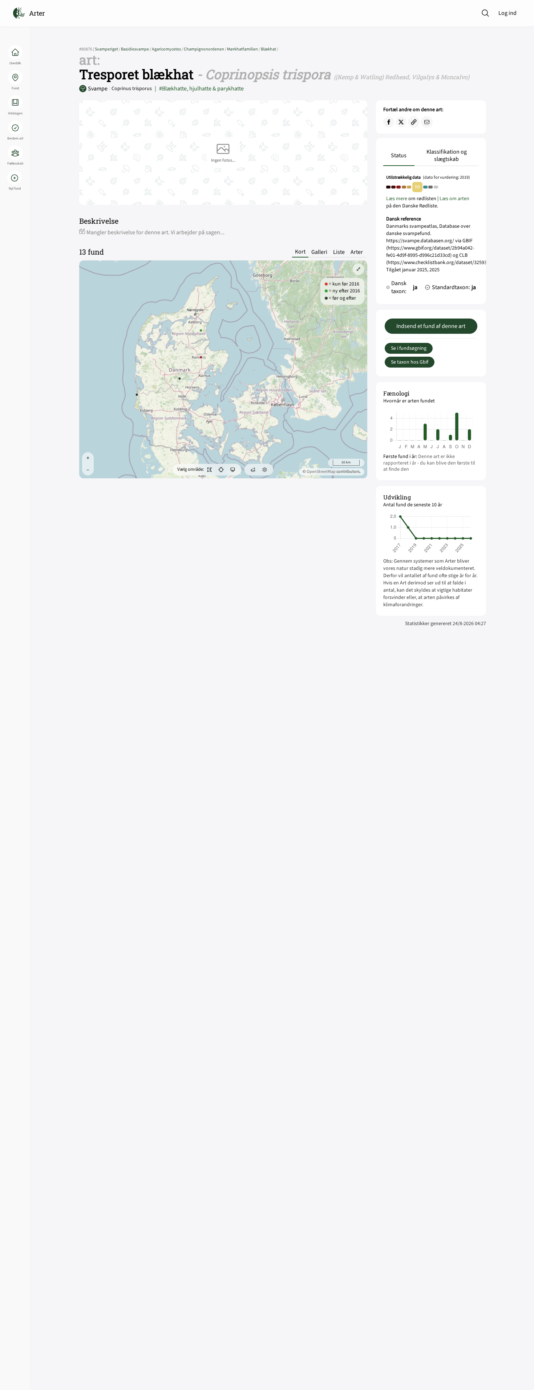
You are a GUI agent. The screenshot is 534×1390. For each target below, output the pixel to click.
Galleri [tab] (319, 252)
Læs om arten (454, 198)
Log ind (507, 13)
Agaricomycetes (168, 49)
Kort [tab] (300, 252)
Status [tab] (398, 155)
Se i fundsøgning (408, 348)
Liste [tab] (339, 252)
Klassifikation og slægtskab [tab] (446, 155)
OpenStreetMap (321, 472)
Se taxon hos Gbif (409, 362)
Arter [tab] (357, 252)
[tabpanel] (431, 236)
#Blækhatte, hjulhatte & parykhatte (199, 89)
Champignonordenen (205, 49)
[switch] (209, 469)
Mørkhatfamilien (244, 49)
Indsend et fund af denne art (430, 326)
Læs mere (396, 198)
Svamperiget (108, 49)
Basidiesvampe (136, 49)
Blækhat (269, 49)
